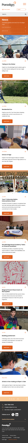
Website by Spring (13, 439)
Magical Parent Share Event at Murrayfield (12, 290)
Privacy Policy (13, 435)
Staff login (4, 439)
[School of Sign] (14, 138)
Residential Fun (7, 109)
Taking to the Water (8, 64)
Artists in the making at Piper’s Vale (14, 381)
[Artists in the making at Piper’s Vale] (14, 365)
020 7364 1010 (9, 404)
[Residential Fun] (14, 93)
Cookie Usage (16, 437)
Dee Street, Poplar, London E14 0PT (13, 409)
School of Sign (6, 155)
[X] (13, 414)
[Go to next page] (26, 398)
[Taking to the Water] (14, 48)
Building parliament (8, 336)
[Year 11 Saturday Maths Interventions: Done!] (14, 184)
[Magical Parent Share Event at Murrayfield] (14, 274)
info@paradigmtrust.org (11, 407)
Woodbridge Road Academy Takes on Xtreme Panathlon (13, 245)
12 (18, 399)
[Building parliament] (14, 319)
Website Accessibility (6, 437)
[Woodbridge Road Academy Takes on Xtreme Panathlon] (14, 229)
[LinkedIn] (16, 414)
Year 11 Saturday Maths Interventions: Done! (10, 200)
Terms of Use (5, 435)
